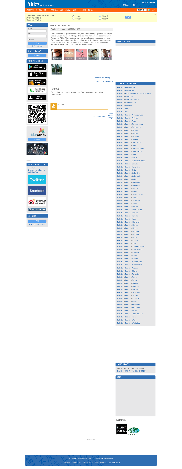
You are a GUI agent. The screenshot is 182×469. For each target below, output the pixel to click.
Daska (134, 158)
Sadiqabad (136, 292)
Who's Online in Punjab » (104, 78)
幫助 (91, 458)
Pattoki (134, 280)
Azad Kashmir (130, 87)
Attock (134, 121)
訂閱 (37, 221)
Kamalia (135, 213)
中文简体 (134, 371)
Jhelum (134, 204)
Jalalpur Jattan (137, 194)
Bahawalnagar (137, 124)
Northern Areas (130, 103)
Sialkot (134, 311)
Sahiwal (135, 295)
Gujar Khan (136, 173)
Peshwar (128, 106)
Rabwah (135, 283)
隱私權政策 (116, 463)
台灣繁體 (127, 371)
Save (128, 17)
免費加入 (37, 55)
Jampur (135, 198)
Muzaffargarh (137, 262)
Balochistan (129, 90)
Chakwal (135, 139)
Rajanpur (135, 286)
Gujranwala (136, 176)
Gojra (134, 170)
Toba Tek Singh (137, 314)
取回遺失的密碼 (37, 46)
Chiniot (134, 145)
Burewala (135, 136)
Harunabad (136, 185)
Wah (134, 320)
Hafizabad (136, 182)
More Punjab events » (100, 117)
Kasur (134, 219)
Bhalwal (135, 133)
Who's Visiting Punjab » (104, 81)
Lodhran (135, 240)
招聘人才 (85, 458)
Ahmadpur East (137, 115)
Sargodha (135, 302)
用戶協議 (107, 463)
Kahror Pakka (137, 210)
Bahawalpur (136, 127)
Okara (134, 271)
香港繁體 (142, 371)
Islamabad (129, 97)
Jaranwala (136, 201)
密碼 (29, 33)
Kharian (135, 228)
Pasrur (134, 277)
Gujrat (134, 179)
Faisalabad (136, 167)
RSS (104, 458)
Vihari (134, 317)
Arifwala (135, 118)
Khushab (135, 231)
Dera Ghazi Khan (138, 161)
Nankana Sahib (137, 265)
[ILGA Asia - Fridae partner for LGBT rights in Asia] (122, 434)
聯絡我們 (98, 458)
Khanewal (135, 222)
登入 (134, 5)
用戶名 (30, 28)
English (119, 371)
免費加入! (126, 5)
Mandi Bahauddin (138, 246)
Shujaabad (136, 308)
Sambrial (135, 298)
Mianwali (135, 253)
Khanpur (135, 225)
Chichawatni (136, 142)
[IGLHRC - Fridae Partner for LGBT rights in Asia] (134, 434)
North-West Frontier (132, 100)
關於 (74, 458)
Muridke (135, 259)
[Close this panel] (155, 15)
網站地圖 (110, 458)
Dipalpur (135, 164)
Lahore (134, 237)
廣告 (79, 458)
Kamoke (135, 216)
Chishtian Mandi (138, 149)
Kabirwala (135, 207)
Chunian (135, 155)
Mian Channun (137, 250)
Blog (70, 458)
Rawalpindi (136, 289)
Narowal (135, 268)
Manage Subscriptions (37, 225)
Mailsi (134, 243)
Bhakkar (135, 130)
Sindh (127, 112)
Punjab (66, 25)
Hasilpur (135, 188)
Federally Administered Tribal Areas (138, 93)
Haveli (134, 191)
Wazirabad (136, 323)
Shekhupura (136, 305)
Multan (134, 256)
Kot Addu (135, 234)
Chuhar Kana (137, 152)
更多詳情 (37, 140)
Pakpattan (135, 274)
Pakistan (55, 25)
